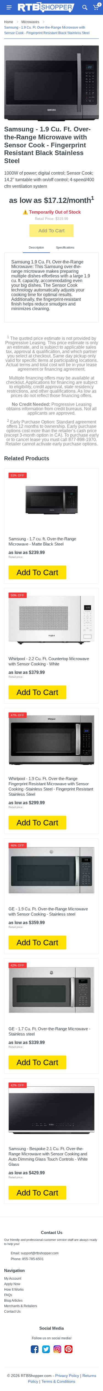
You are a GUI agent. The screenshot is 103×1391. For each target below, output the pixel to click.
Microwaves (30, 22)
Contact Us (12, 1311)
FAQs (8, 1295)
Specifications (65, 247)
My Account (12, 1278)
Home (8, 22)
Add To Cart (51, 230)
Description (36, 247)
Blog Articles (13, 1300)
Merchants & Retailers (20, 1306)
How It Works (14, 1289)
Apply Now (12, 1284)
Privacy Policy (67, 1375)
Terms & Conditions (58, 1381)
